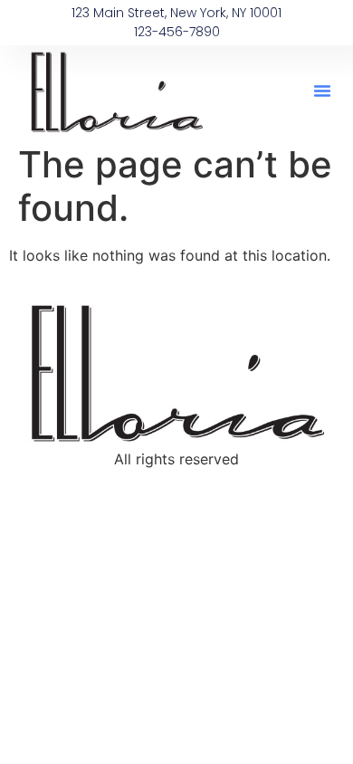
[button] (322, 90)
